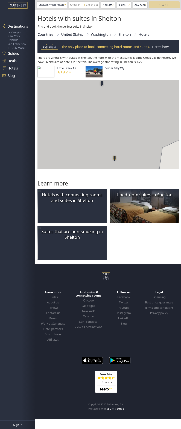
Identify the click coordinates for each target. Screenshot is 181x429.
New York (13, 36)
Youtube (123, 308)
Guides (53, 297)
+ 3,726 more (16, 48)
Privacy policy (159, 313)
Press (53, 318)
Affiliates (53, 339)
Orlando (13, 40)
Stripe (120, 408)
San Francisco (16, 44)
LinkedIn (124, 318)
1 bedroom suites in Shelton (144, 195)
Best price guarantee (159, 302)
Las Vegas (14, 32)
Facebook (123, 297)
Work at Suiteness (53, 324)
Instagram (124, 313)
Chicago (88, 300)
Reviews (53, 308)
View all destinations (88, 327)
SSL (109, 408)
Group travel (53, 334)
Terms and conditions (159, 308)
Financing (159, 297)
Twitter (124, 302)
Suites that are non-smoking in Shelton (72, 234)
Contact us (53, 313)
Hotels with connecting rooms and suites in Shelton (72, 197)
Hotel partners (53, 329)
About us (53, 302)
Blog (124, 324)
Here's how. (160, 47)
